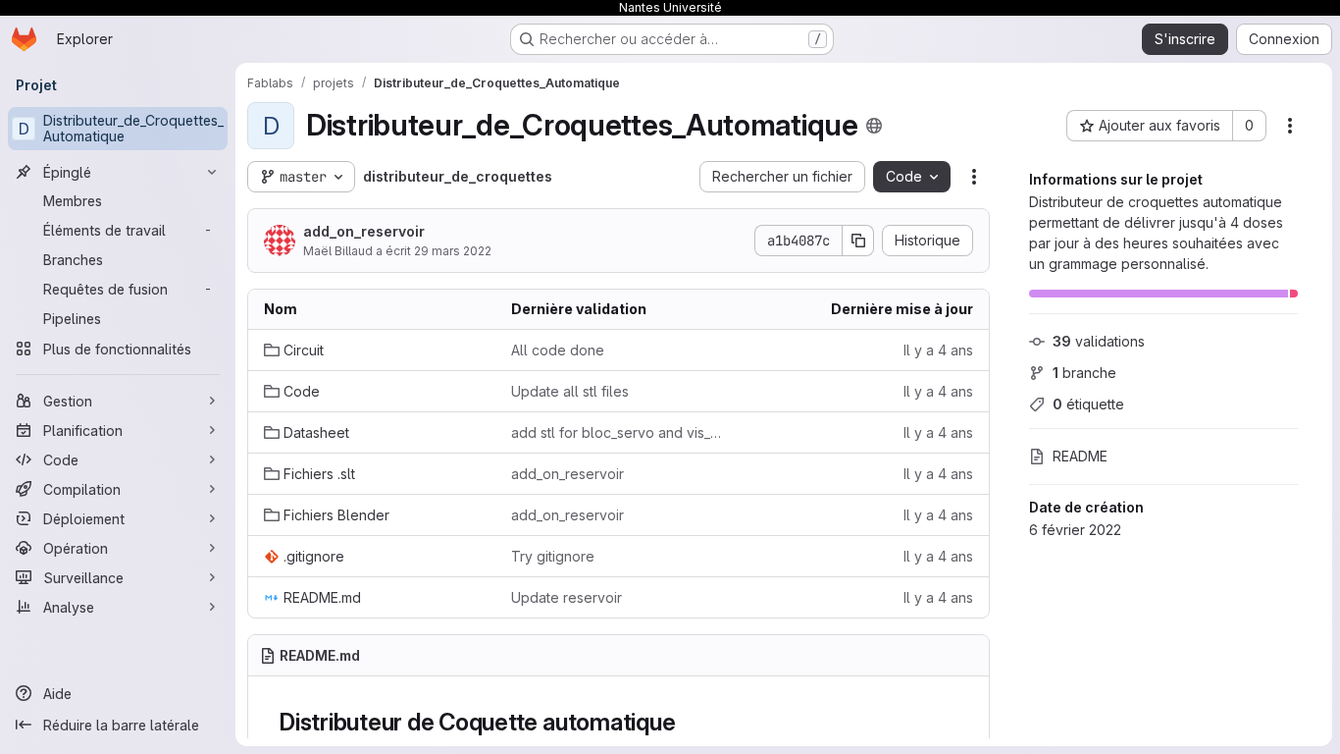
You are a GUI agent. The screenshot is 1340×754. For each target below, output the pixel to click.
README (1080, 456)
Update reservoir (566, 597)
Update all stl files (570, 391)
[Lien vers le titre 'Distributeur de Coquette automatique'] (687, 722)
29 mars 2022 (452, 250)
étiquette (1088, 404)
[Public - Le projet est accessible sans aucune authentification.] (874, 126)
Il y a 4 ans (938, 350)
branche (1084, 372)
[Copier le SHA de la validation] (858, 240)
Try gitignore (552, 556)
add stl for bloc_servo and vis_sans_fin (619, 432)
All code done (557, 350)
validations (1099, 341)
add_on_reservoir (364, 231)
